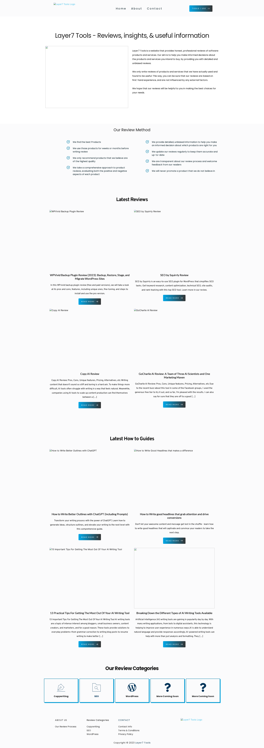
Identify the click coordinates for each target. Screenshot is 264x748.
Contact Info (125, 726)
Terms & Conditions (129, 730)
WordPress (132, 696)
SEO (96, 696)
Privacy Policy (126, 734)
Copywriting (61, 696)
